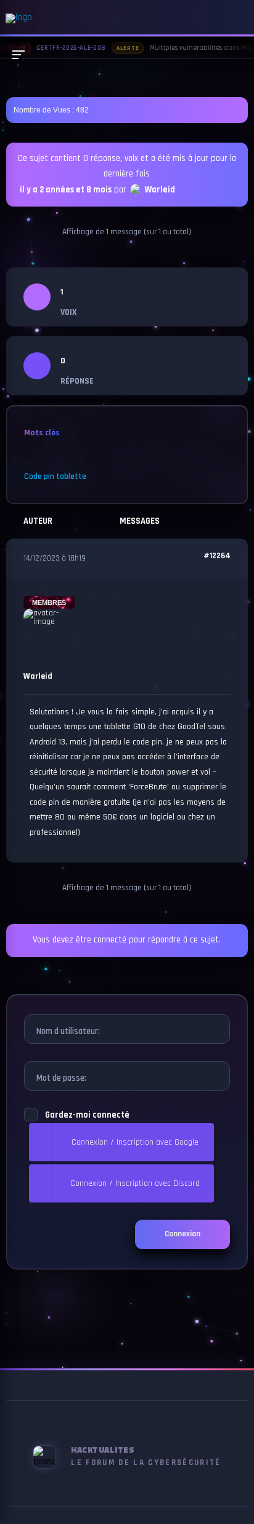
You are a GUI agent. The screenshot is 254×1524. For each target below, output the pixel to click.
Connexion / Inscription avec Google (135, 1142)
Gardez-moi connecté (87, 1115)
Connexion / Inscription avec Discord (135, 1183)
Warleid (160, 190)
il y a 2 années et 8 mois (66, 190)
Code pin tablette (55, 476)
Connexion (182, 1234)
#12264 (217, 556)
